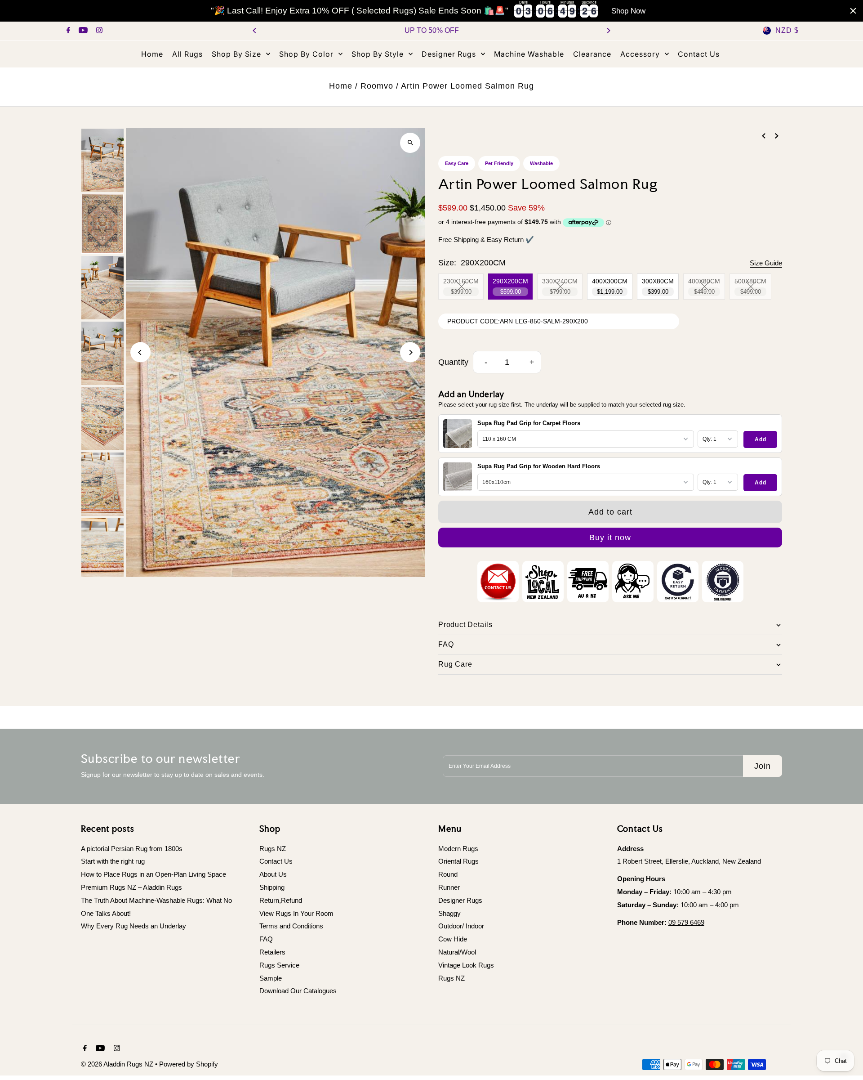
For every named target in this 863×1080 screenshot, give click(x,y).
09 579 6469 (686, 922)
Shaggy (449, 913)
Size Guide (766, 263)
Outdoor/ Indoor (461, 926)
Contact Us (276, 861)
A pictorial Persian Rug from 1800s (131, 848)
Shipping (272, 887)
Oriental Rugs (458, 861)
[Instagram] (98, 31)
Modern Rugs (458, 848)
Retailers (272, 952)
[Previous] (255, 30)
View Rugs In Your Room (296, 913)
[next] (776, 135)
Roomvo (376, 85)
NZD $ (787, 30)
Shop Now (628, 11)
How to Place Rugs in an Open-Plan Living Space (153, 874)
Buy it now (610, 537)
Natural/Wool (457, 952)
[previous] (763, 135)
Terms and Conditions (291, 926)
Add (760, 439)
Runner (449, 887)
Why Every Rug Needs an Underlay (133, 926)
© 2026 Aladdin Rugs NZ (118, 1064)
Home (340, 85)
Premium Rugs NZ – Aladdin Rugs (131, 887)
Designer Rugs (460, 900)
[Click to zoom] (410, 143)
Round (448, 874)
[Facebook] (67, 31)
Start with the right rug (113, 861)
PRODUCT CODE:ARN (480, 321)
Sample (270, 978)
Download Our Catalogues (298, 991)
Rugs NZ (272, 848)
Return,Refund (280, 900)
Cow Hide (452, 939)
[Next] (608, 30)
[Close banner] (853, 10)
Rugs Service (279, 965)
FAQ (266, 939)
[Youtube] (82, 31)
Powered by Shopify (188, 1064)
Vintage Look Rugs (466, 965)
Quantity (453, 362)
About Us (273, 874)
